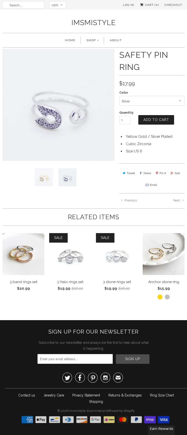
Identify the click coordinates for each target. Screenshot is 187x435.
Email (153, 185)
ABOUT (116, 40)
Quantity (126, 112)
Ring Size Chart (162, 395)
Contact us (26, 395)
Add (177, 173)
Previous (130, 200)
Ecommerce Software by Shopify (111, 411)
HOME (70, 40)
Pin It (162, 173)
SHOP (91, 40)
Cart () (151, 5)
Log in (128, 5)
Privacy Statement (86, 395)
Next (177, 200)
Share (147, 173)
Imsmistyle (93, 22)
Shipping (96, 402)
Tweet (131, 173)
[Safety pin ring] (58, 105)
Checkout (173, 5)
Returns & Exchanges (125, 395)
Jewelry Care (53, 395)
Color (123, 92)
